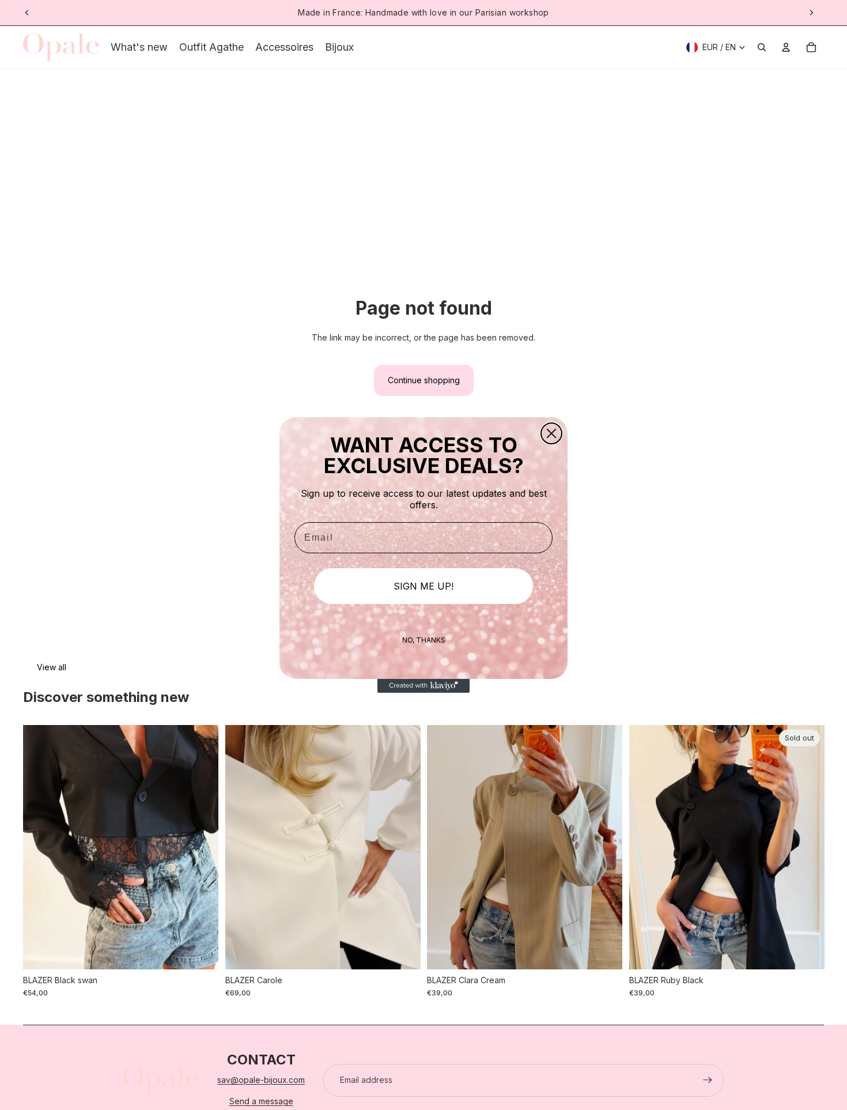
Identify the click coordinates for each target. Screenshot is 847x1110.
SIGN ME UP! (423, 586)
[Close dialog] (551, 433)
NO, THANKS (423, 640)
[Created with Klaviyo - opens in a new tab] (423, 686)
